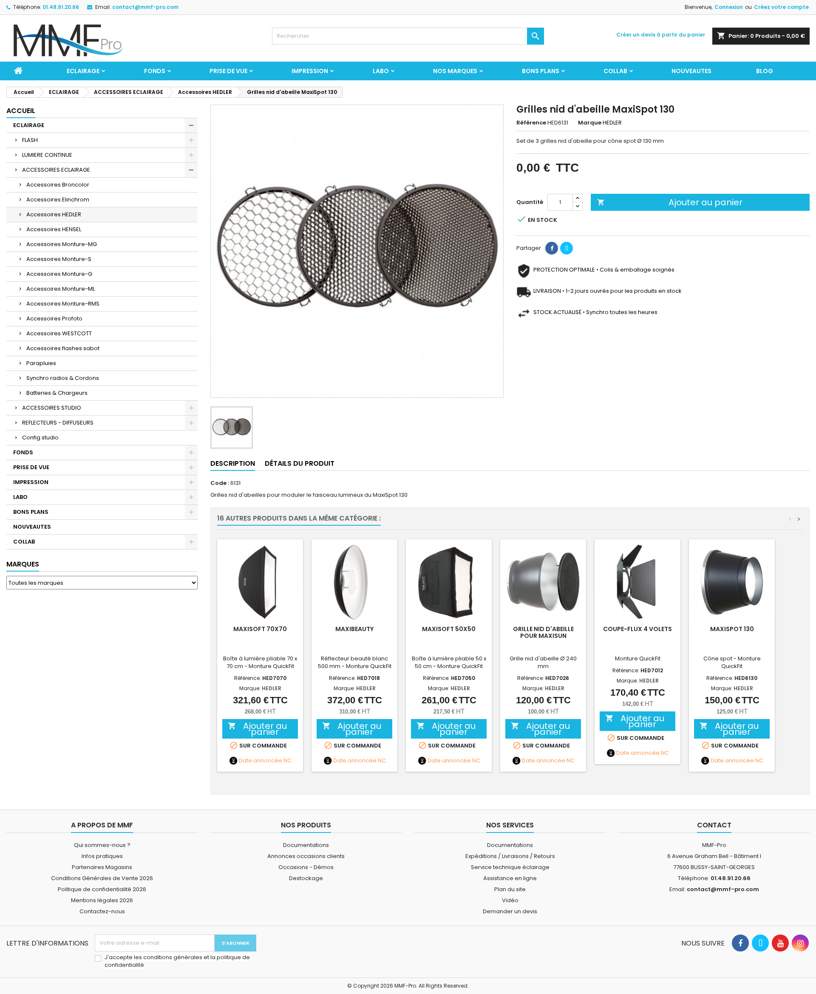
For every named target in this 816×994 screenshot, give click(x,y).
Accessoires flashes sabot (62, 348)
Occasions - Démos (306, 867)
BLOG (764, 71)
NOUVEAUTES (691, 71)
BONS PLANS (540, 71)
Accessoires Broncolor (57, 185)
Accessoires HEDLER (53, 214)
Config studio (40, 437)
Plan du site (510, 889)
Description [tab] (232, 463)
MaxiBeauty (354, 629)
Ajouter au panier (669, 202)
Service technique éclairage (510, 867)
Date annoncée (260, 761)
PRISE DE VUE (228, 71)
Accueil (20, 111)
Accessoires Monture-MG (61, 244)
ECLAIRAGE (83, 71)
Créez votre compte (781, 7)
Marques (22, 564)
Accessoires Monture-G (59, 274)
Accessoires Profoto (54, 318)
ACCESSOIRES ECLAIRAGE (56, 170)
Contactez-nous (102, 911)
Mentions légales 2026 (102, 900)
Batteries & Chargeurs (57, 393)
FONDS (154, 71)
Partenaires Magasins (102, 867)
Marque (589, 123)
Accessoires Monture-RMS (62, 304)
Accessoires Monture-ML (60, 289)
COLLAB (615, 71)
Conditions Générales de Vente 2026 (102, 878)
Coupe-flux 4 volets (637, 629)
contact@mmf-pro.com (145, 7)
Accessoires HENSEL (53, 229)
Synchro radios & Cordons (62, 378)
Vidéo (510, 900)
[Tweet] (566, 248)
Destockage (306, 878)
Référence (531, 123)
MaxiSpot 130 (732, 629)
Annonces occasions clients (306, 856)
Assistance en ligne (510, 878)
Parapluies (41, 363)
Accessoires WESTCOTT (59, 333)
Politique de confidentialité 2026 (102, 889)
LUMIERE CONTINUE (47, 155)
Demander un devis (510, 911)
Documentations (306, 845)
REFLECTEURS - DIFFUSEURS (58, 423)
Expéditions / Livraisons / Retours (510, 856)
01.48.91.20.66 (60, 7)
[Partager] (551, 248)
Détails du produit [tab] (299, 463)
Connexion (728, 7)
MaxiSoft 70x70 (260, 629)
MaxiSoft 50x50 (449, 629)
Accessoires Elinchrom (57, 199)
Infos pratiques (102, 856)
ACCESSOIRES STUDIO (51, 408)
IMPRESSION (310, 71)
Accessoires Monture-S (58, 259)
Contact (714, 825)
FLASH (30, 140)
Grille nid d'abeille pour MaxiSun (543, 632)
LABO (381, 71)
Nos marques (455, 71)
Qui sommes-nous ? (102, 845)
